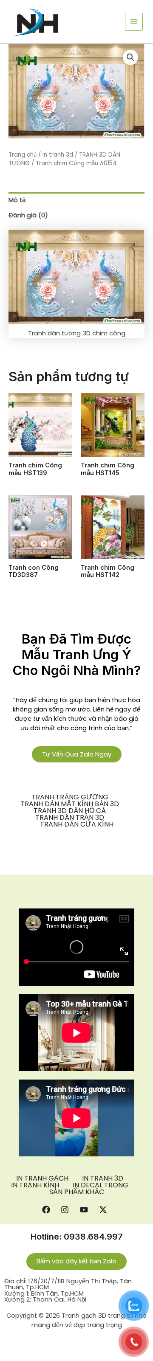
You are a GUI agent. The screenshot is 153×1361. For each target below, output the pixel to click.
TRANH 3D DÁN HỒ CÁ (70, 810)
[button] (130, 57)
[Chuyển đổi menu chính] (134, 22)
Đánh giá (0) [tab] (28, 215)
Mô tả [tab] (17, 200)
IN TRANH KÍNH (35, 1185)
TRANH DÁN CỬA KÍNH (76, 824)
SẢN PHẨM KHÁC (76, 1192)
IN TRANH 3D (102, 1178)
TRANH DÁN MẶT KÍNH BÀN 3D (69, 804)
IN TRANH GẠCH (42, 1178)
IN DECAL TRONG (100, 1185)
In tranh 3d (57, 155)
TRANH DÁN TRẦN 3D (69, 817)
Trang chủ (22, 155)
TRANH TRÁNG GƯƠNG (69, 797)
